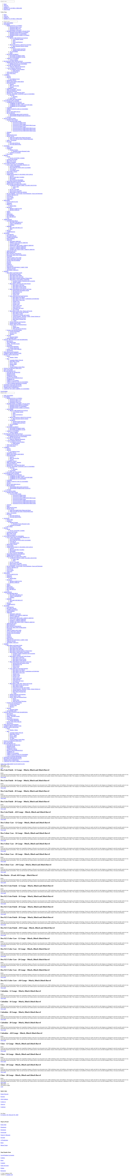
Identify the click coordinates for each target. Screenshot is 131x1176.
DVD (14, 188)
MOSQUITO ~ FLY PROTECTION (16, 92)
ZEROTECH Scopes (12, 135)
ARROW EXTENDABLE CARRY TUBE (17, 267)
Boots (2, 1160)
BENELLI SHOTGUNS (16, 208)
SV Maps (12, 365)
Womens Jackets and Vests (19, 49)
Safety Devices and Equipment (11, 352)
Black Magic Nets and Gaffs (16, 276)
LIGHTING (13, 98)
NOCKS (9, 261)
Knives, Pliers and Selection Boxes (18, 324)
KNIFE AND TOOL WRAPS (14, 349)
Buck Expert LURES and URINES (18, 192)
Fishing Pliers (16, 327)
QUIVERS (9, 256)
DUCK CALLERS (14, 189)
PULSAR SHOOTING (15, 144)
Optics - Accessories (11, 140)
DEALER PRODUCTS (9, 371)
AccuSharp (9, 345)
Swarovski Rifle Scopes (15, 121)
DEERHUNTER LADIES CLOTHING (19, 35)
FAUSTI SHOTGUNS (12, 201)
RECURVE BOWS (11, 236)
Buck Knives (10, 341)
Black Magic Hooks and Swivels (21, 312)
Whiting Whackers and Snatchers (18, 322)
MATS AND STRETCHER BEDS (15, 81)
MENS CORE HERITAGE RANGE (19, 38)
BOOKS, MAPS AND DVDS (11, 354)
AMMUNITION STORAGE (14, 182)
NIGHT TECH (10, 136)
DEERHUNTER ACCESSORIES (18, 34)
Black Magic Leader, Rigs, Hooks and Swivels (21, 311)
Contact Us (6, 6)
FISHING (6, 271)
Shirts (14, 40)
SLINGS (12, 175)
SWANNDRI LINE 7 (12, 338)
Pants (14, 43)
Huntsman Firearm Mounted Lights (21, 151)
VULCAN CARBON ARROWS (18, 246)
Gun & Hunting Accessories (7, 1155)
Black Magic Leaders (18, 313)
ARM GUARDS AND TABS (14, 257)
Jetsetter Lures (16, 301)
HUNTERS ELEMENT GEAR (17, 57)
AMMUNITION (8, 219)
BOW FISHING (11, 238)
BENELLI (9, 207)
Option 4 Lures (16, 302)
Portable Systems (14, 150)
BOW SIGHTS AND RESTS (14, 253)
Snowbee (9, 335)
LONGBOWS (10, 234)
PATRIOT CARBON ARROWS (18, 248)
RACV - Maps (13, 362)
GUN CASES (10, 197)
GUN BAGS (10, 196)
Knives (14, 326)
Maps (8, 358)
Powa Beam (10, 154)
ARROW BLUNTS (11, 251)
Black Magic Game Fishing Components (19, 279)
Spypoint (3, 1137)
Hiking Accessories (11, 162)
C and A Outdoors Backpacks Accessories (17, 383)
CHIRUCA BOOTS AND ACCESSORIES (17, 109)
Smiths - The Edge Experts (13, 343)
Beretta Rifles (13, 206)
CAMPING (6, 74)
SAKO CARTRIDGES (15, 223)
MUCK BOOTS (11, 113)
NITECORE (10, 147)
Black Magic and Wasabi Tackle (14, 272)
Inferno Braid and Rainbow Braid (21, 290)
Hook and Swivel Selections (19, 328)
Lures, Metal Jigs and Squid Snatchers (19, 296)
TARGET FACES (11, 268)
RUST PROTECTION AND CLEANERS (20, 167)
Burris (8, 133)
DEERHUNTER (11, 373)
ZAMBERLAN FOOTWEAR (14, 102)
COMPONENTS (11, 231)
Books (8, 356)
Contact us (3, 1101)
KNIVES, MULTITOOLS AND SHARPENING (16, 339)
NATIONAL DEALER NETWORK (13, 384)
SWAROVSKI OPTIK (12, 120)
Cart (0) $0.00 (4, 391)
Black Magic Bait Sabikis (16, 275)
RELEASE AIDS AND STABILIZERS (16, 255)
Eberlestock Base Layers (16, 27)
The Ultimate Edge (11, 342)
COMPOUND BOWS (12, 237)
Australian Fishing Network (16, 360)
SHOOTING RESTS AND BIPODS (16, 181)
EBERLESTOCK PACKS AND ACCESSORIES (19, 62)
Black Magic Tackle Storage (19, 287)
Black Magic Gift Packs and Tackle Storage (20, 283)
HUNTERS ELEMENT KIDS (17, 55)
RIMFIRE (9, 226)
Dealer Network (4, 1094)
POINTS (9, 263)
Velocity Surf (16, 294)
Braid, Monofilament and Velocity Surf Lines (20, 289)
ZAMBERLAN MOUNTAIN (17, 103)
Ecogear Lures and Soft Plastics (14, 330)
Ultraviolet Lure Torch (18, 308)
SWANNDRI (10, 36)
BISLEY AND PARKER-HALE (15, 378)
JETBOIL (15, 96)
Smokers (12, 84)
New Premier (16, 309)
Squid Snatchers (16, 307)
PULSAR (9, 141)
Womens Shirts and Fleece (19, 50)
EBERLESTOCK (11, 375)
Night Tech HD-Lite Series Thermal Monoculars (21, 139)
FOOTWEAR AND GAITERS (11, 100)
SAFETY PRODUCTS (12, 195)
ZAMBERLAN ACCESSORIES (18, 106)
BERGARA (10, 214)
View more (3, 777)
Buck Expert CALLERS (16, 190)
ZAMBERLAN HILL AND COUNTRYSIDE (21, 104)
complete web (9, 1174)
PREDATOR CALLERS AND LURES (16, 184)
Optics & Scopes (5, 1165)
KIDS (11, 53)
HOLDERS (12, 178)
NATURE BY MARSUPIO (13, 65)
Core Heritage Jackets (18, 39)
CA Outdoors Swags (15, 79)
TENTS (9, 76)
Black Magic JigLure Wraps (19, 286)
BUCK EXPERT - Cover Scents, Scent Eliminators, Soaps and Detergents (24, 193)
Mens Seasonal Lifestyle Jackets (20, 46)
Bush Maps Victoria (14, 361)
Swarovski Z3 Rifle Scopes (19, 122)
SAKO (8, 211)
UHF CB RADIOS (8, 23)
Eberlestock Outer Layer (15, 29)
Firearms (3, 1096)
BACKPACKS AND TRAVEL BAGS (13, 61)
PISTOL (9, 230)
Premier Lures (16, 304)
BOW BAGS (10, 266)
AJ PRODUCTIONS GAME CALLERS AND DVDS (23, 185)
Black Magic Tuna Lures (19, 300)
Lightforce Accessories (15, 152)
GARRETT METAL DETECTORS (12, 353)
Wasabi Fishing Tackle (15, 323)
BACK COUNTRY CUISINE (17, 158)
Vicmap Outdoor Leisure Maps (17, 367)
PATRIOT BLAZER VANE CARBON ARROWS (22, 249)
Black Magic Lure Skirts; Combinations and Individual (26, 298)
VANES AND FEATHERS (13, 260)
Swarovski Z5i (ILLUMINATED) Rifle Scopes (24, 125)
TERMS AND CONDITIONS (11, 387)
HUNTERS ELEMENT (12, 54)
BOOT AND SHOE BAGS (13, 111)
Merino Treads (4, 1145)
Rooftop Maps (13, 364)
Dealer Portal (7, 9)
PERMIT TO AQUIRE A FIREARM (13, 8)
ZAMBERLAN (10, 379)
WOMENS (12, 47)
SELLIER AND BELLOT (16, 222)
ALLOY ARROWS (14, 244)
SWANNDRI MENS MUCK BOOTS (19, 114)
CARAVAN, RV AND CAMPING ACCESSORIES (16, 388)
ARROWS (9, 240)
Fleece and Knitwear (18, 42)
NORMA (12, 225)
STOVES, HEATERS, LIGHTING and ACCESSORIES (20, 94)
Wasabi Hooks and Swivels (19, 317)
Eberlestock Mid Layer (15, 28)
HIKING (6, 155)
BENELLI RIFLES (14, 210)
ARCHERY (7, 233)
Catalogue (3, 1107)
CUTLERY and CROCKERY (14, 99)
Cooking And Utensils (12, 159)
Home (5, 4)
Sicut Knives (10, 350)
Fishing (2, 1168)
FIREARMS (7, 200)
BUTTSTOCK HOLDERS (16, 180)
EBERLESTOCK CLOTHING (14, 25)
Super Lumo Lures (17, 305)
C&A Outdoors (4, 1099)
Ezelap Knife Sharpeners (13, 346)
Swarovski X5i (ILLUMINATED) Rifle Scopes (24, 130)
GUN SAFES (10, 173)
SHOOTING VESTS (12, 171)
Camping (3, 1163)
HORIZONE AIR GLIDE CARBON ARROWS (22, 245)
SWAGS (9, 77)
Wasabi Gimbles (17, 282)
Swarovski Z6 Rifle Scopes (19, 126)
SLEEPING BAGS (11, 80)
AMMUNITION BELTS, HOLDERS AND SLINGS (20, 174)
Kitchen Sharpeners (14, 347)
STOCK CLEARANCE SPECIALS (13, 368)
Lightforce (9, 148)
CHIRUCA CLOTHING (13, 58)
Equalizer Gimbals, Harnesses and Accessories (24, 281)
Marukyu (12, 334)
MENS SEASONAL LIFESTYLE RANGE (20, 44)
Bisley (2, 1142)
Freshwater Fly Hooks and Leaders (21, 315)
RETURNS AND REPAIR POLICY (13, 386)
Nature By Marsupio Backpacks (17, 66)
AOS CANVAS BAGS (12, 72)
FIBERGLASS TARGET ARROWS (19, 242)
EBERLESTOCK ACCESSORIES (18, 64)
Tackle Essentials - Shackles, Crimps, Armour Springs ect (26, 316)
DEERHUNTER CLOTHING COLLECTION (18, 31)
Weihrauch (9, 203)
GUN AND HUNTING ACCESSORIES (14, 163)
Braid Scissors (16, 293)
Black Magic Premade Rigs (19, 319)
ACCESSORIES (14, 51)
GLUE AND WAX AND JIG (14, 259)
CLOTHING (7, 24)
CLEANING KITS (14, 170)
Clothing (3, 1157)
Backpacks (3, 1170)
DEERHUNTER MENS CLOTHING (19, 32)
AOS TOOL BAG (11, 73)
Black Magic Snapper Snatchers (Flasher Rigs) (21, 278)
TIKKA (9, 212)
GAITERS (9, 107)
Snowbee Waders (14, 337)
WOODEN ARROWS (15, 241)
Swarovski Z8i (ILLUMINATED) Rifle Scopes (24, 129)
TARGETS (9, 199)
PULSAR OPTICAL (15, 143)
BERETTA (9, 204)
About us (6, 5)
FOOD (8, 156)
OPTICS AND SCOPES (10, 118)
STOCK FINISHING (15, 166)
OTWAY (9, 117)
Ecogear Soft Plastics (15, 331)
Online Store (4, 764)
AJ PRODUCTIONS (12, 376)
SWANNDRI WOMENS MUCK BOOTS (20, 115)
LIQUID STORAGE (12, 91)
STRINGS (9, 264)
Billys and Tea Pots (14, 85)
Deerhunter (3, 1129)
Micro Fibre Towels (11, 160)
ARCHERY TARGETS (12, 270)
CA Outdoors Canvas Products (17, 69)
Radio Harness (16, 70)
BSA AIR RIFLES (11, 216)
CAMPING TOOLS (12, 88)
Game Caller (16, 186)
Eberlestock (3, 1127)
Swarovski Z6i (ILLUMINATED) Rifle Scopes (24, 128)
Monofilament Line (17, 292)
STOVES (12, 95)
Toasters (12, 87)
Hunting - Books (14, 357)
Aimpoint (9, 132)
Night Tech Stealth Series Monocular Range (20, 137)
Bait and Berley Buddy (15, 274)
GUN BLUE (13, 169)
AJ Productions (4, 1140)
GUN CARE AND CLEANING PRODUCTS (18, 165)
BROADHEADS (11, 252)
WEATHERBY (10, 215)
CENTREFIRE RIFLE (12, 221)
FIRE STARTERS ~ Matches (14, 89)
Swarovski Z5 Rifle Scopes (19, 124)
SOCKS (9, 110)
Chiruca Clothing (14, 59)
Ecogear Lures (13, 332)
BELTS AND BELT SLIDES (17, 177)
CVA (8, 218)
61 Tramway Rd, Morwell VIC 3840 (9, 1114)
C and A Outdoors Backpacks (14, 68)
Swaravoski (3, 1132)
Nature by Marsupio (5, 1135)
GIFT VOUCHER (8, 369)
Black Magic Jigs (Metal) (19, 297)
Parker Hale (3, 1124)
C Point (14, 320)
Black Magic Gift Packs (18, 285)
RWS (11, 229)
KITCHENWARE (11, 83)
